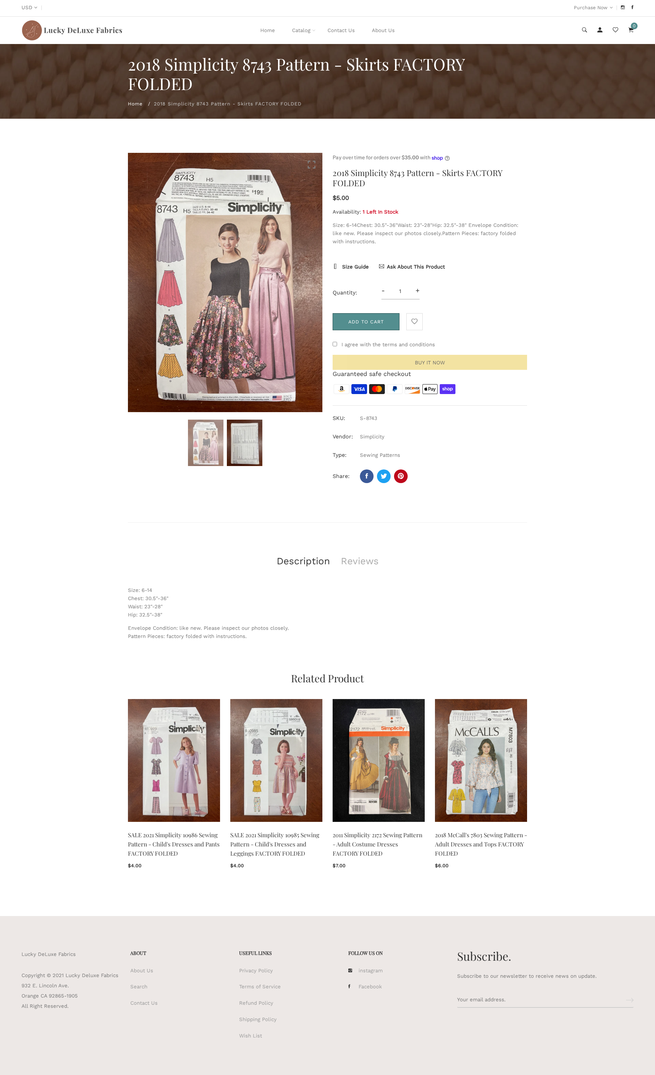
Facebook (370, 987)
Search (138, 987)
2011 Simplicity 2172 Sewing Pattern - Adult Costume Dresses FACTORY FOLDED (377, 844)
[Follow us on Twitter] (384, 476)
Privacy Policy (256, 971)
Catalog (301, 30)
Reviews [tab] (360, 561)
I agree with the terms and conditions (388, 345)
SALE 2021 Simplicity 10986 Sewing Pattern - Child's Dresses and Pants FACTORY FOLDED (174, 844)
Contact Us (341, 30)
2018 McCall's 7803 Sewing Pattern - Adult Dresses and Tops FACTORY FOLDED (481, 844)
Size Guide (354, 267)
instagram (371, 971)
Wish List (250, 1036)
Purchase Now (591, 7)
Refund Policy (256, 1003)
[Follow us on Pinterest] (401, 476)
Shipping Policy (258, 1019)
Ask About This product (416, 267)
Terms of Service (260, 987)
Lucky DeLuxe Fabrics (48, 954)
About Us (383, 30)
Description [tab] (303, 561)
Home (267, 30)
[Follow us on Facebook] (367, 476)
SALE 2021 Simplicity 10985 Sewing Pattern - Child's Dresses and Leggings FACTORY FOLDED (274, 844)
